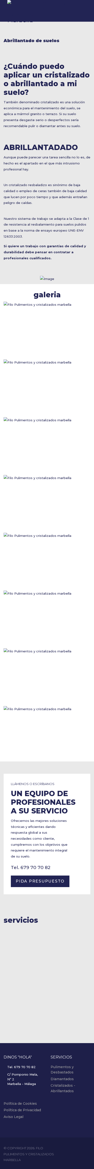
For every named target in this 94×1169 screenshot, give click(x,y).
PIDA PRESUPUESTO (40, 881)
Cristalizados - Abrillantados (63, 1088)
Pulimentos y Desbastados (62, 1069)
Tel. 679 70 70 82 (30, 867)
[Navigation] (84, 11)
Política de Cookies (20, 1103)
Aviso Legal (13, 1117)
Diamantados (62, 1079)
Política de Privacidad (22, 1110)
